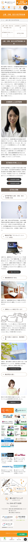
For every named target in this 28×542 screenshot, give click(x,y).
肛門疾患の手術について (7, 33)
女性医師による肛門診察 (20, 26)
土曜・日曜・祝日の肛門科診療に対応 (7, 26)
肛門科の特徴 (20, 33)
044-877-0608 (15, 503)
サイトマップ (14, 506)
